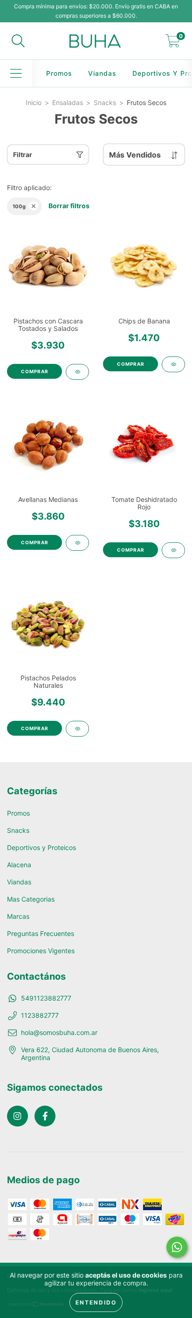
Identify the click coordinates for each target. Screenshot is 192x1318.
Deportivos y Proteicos (41, 847)
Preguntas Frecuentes (40, 933)
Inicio (33, 102)
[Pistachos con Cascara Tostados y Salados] (77, 372)
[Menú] (16, 73)
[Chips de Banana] (173, 364)
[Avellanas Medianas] (77, 543)
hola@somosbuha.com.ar (59, 1032)
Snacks (105, 102)
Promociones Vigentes (41, 951)
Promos (59, 73)
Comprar (34, 371)
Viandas (102, 73)
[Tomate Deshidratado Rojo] (173, 550)
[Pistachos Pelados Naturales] (77, 729)
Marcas (18, 916)
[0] (172, 43)
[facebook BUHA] (44, 1116)
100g (19, 206)
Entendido (96, 1302)
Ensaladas (67, 102)
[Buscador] (18, 40)
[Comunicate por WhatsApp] (176, 1247)
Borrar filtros (68, 206)
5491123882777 (46, 998)
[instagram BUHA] (17, 1116)
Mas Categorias (31, 899)
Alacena (19, 865)
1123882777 (40, 1015)
